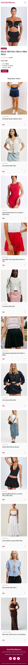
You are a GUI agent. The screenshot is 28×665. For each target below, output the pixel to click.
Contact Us (8, 654)
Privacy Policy (16, 654)
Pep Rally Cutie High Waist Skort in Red (13, 260)
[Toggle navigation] (25, 2)
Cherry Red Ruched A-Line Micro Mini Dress (12, 213)
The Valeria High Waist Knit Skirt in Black (13, 354)
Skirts (9, 67)
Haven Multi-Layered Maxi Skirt (12, 541)
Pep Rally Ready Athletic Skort (12, 119)
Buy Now (4, 71)
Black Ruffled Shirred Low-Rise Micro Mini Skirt (12, 494)
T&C (22, 654)
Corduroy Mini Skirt (8, 306)
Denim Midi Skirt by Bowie (10, 447)
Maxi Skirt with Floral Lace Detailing (13, 634)
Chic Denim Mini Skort (9, 587)
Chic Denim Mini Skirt (9, 166)
